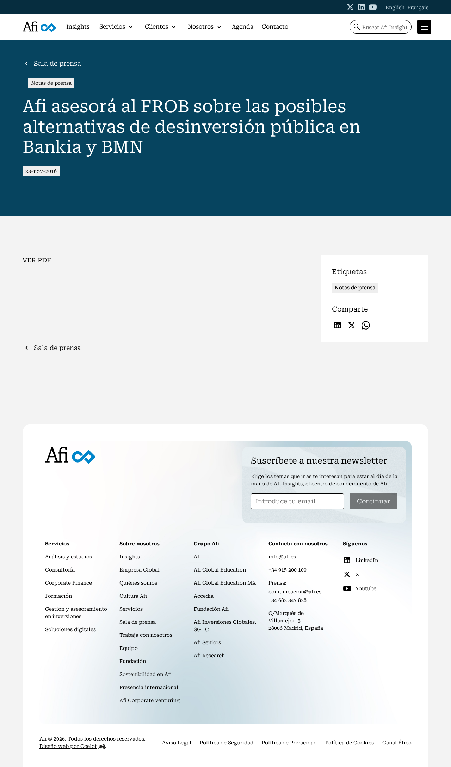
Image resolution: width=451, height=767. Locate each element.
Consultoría (60, 570)
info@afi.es (282, 557)
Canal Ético (397, 742)
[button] (116, 27)
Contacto (275, 26)
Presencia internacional (148, 687)
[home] (39, 27)
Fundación (132, 661)
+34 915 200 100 (287, 570)
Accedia (204, 596)
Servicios (131, 609)
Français (417, 7)
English (394, 7)
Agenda (242, 26)
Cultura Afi (133, 596)
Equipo (128, 648)
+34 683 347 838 (287, 600)
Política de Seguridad (226, 742)
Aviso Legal (176, 742)
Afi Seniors (207, 642)
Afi (197, 557)
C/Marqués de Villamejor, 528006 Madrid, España (295, 620)
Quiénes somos (138, 583)
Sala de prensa (137, 622)
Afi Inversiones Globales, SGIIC (225, 625)
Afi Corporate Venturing (149, 700)
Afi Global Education (220, 570)
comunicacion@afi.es (294, 591)
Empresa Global (139, 570)
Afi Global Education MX (225, 583)
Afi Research (209, 655)
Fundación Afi (211, 609)
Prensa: (277, 583)
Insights (77, 26)
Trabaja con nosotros (145, 635)
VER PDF (37, 260)
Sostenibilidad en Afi (145, 674)
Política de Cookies (349, 742)
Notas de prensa (51, 83)
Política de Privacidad (289, 742)
